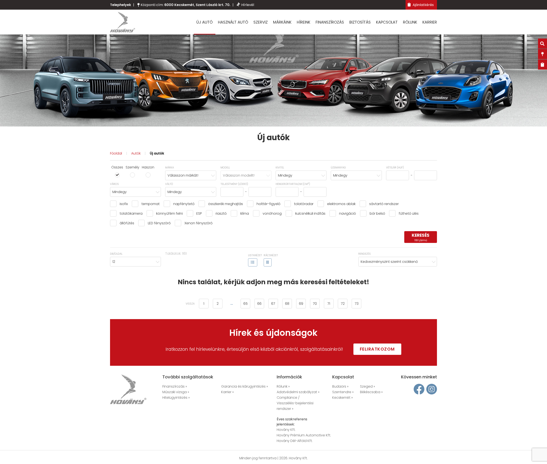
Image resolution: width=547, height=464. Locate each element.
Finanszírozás (330, 22)
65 (245, 303)
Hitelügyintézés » (176, 397)
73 (357, 303)
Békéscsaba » (371, 392)
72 (343, 303)
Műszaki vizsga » (175, 392)
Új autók (157, 153)
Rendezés (364, 254)
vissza (190, 303)
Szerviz (260, 22)
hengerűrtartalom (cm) (293, 184)
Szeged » (367, 386)
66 (259, 303)
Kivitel (280, 167)
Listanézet (255, 255)
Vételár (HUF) (395, 167)
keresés (420, 237)
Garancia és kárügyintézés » (244, 386)
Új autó (204, 22)
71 (328, 303)
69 (301, 303)
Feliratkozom (377, 349)
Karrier (429, 22)
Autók (136, 153)
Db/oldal (116, 254)
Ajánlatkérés (423, 4)
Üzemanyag (338, 167)
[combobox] (190, 175)
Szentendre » (343, 392)
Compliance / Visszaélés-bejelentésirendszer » (295, 403)
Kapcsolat (387, 22)
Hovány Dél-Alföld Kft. (295, 440)
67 (273, 303)
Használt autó (233, 22)
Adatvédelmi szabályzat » (298, 392)
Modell (225, 167)
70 (315, 303)
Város (114, 184)
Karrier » (227, 392)
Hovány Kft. (286, 429)
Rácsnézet (271, 255)
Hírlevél (247, 4)
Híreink (303, 22)
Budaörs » (340, 386)
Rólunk (410, 22)
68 (287, 303)
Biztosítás (360, 22)
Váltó (169, 184)
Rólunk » (283, 386)
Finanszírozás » (174, 386)
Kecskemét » (342, 397)
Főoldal (116, 153)
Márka (169, 167)
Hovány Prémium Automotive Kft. (304, 435)
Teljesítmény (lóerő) (234, 184)
